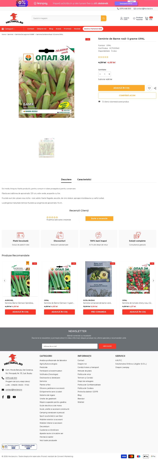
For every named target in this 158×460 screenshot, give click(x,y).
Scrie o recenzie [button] (99, 218)
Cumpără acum (127, 95)
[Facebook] (3, 397)
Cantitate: (102, 70)
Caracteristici (84, 179)
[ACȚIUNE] (154, 88)
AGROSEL (9, 300)
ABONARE (107, 346)
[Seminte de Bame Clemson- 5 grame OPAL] (59, 279)
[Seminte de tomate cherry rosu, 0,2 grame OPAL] (137, 279)
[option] (46, 82)
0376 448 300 (125, 9)
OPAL (108, 45)
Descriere (66, 179)
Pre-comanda (98, 312)
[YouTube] (14, 397)
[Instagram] (8, 397)
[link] (149, 88)
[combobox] (66, 18)
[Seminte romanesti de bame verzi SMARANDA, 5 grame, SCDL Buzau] (98, 279)
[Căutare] (68, 18)
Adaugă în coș (121, 88)
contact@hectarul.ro (144, 9)
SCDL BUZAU (89, 300)
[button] (103, 57)
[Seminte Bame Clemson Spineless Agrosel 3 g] (20, 279)
